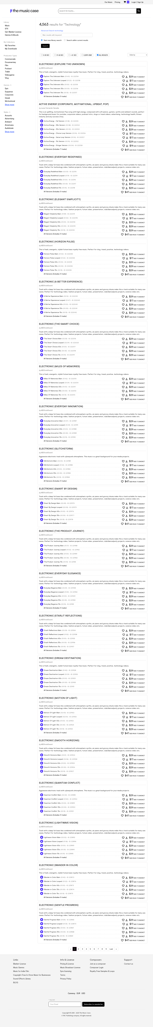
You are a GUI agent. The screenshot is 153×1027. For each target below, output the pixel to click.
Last (111, 949)
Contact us (128, 964)
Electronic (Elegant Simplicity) (60, 199)
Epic (6, 88)
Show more (9, 105)
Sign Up (140, 2)
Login (134, 2)
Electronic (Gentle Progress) (58, 905)
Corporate (9, 95)
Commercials (10, 59)
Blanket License (19, 964)
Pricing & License (67, 964)
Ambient (8, 122)
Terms (62, 975)
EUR (78, 993)
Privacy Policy (65, 979)
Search (45, 46)
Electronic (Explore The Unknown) (62, 64)
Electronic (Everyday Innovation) (61, 406)
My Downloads (11, 49)
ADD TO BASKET (137, 121)
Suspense (9, 92)
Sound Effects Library (22, 979)
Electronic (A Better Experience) (60, 281)
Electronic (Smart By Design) (58, 488)
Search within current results (77, 40)
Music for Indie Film (21, 971)
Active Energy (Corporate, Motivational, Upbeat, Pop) (74, 104)
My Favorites (10, 45)
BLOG (15, 982)
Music (7, 25)
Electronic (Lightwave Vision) (58, 822)
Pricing (117, 2)
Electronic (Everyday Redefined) (60, 156)
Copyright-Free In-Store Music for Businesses (32, 975)
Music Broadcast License (70, 967)
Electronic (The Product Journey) (61, 531)
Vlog (7, 78)
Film (6, 65)
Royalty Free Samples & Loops (102, 971)
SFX (6, 29)
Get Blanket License (13, 32)
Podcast (8, 68)
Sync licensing (65, 971)
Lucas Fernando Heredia (50, 108)
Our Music (108, 2)
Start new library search (52, 40)
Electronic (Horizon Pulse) (57, 241)
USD (83, 993)
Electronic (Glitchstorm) (56, 448)
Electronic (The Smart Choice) (59, 323)
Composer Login (96, 967)
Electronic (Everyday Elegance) (60, 573)
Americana (9, 125)
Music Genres (18, 967)
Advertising (9, 119)
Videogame (9, 75)
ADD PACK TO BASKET (135, 234)
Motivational (10, 101)
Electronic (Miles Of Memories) (59, 366)
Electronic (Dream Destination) (60, 658)
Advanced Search (47, 31)
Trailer (7, 72)
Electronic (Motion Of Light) (58, 698)
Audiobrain (9, 128)
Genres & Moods (12, 35)
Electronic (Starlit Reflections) (60, 615)
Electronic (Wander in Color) (58, 865)
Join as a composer (98, 964)
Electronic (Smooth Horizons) (59, 740)
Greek (7, 98)
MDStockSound (46, 68)
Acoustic (8, 115)
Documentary (10, 62)
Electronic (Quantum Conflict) (59, 782)
